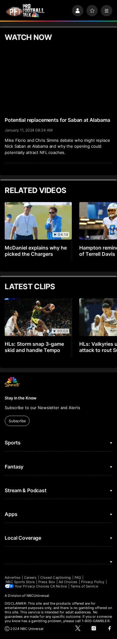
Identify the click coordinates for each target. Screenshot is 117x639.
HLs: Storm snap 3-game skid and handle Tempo (34, 347)
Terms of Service (84, 586)
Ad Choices (68, 582)
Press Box (46, 582)
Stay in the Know (21, 397)
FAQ (78, 577)
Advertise (12, 577)
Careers (30, 577)
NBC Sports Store (20, 582)
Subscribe (17, 421)
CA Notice (58, 586)
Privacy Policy (92, 582)
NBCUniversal (38, 595)
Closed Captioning (55, 577)
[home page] (25, 11)
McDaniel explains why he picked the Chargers (36, 251)
